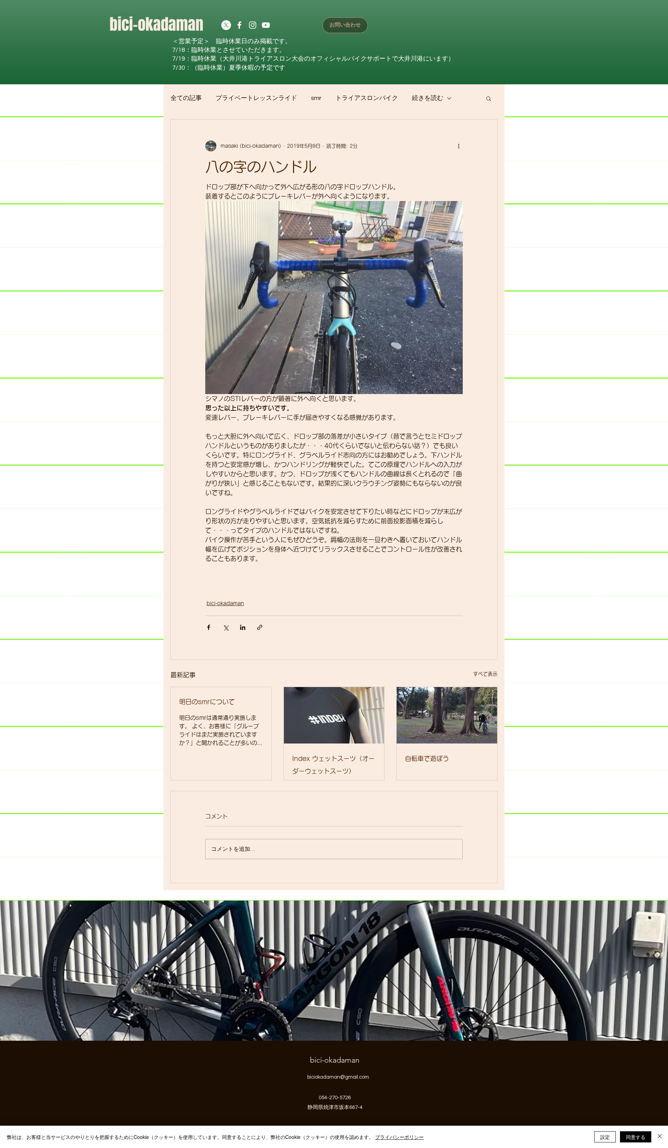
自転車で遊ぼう (427, 758)
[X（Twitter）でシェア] (225, 627)
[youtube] (266, 25)
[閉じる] (659, 1136)
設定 (605, 1136)
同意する (635, 1136)
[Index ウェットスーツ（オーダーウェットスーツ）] (334, 715)
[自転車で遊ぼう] (447, 715)
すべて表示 (485, 673)
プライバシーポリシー (399, 1136)
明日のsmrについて (207, 702)
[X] (226, 25)
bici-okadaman (156, 24)
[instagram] (252, 25)
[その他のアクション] (458, 146)
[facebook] (239, 25)
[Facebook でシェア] (208, 627)
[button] (488, 98)
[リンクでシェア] (259, 627)
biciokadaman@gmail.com (338, 1077)
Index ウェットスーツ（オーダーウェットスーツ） (333, 764)
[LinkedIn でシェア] (242, 627)
